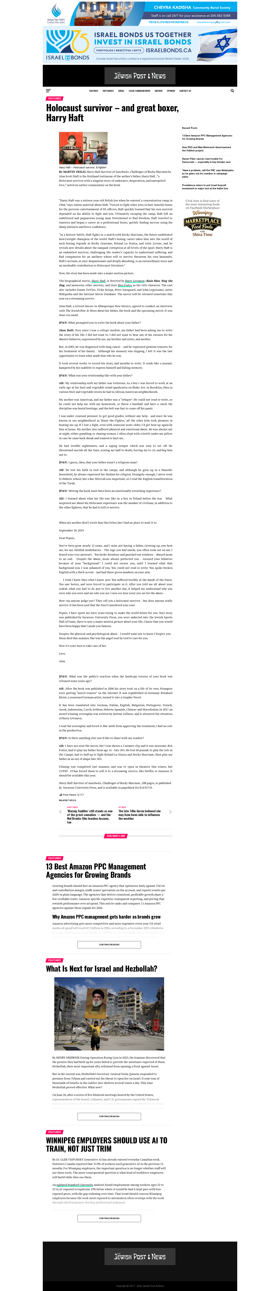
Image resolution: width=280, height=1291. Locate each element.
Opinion (171, 90)
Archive (159, 90)
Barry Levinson (135, 281)
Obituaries (108, 90)
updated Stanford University (75, 1185)
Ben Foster (125, 285)
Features (93, 90)
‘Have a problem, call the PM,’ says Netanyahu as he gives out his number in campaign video (208, 173)
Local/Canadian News (139, 90)
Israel (121, 90)
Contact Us (185, 90)
